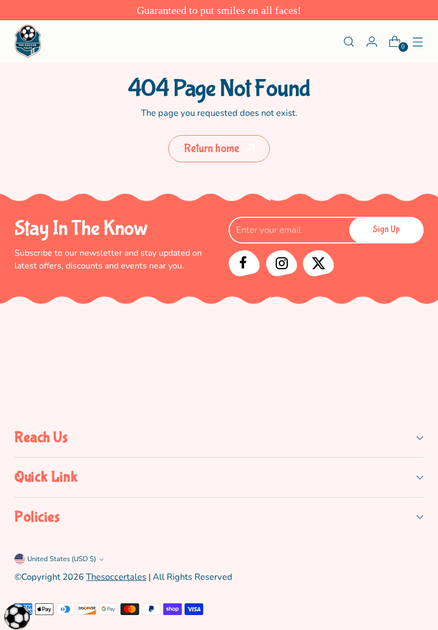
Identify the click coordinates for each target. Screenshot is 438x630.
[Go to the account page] (372, 41)
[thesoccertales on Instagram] (279, 262)
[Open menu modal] (418, 41)
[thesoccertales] (27, 41)
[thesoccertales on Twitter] (316, 262)
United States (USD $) (61, 559)
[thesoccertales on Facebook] (243, 262)
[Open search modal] (349, 41)
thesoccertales (116, 577)
